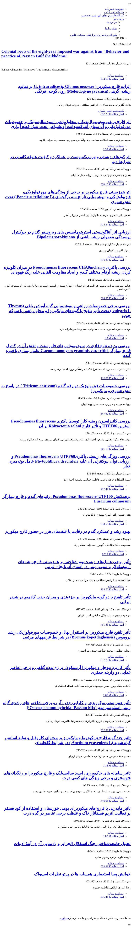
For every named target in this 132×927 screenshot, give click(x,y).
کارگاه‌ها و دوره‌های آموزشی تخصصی (102, 15)
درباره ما (119, 18)
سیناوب (64, 918)
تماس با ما (111, 28)
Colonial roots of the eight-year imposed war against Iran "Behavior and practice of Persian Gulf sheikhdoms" (65, 53)
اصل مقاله (112, 78)
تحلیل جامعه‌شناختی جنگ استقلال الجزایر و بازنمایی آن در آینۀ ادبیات (72, 843)
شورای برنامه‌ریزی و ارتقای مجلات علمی (93, 34)
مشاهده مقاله (116, 75)
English (119, 37)
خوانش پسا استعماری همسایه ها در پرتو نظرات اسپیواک (82, 874)
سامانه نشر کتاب (114, 12)
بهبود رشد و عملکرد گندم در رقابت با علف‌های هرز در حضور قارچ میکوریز (68, 531)
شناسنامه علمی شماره (111, 110)
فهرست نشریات (114, 8)
